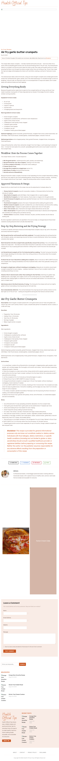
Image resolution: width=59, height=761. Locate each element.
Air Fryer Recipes (6, 49)
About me (6, 740)
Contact (22, 752)
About (15, 752)
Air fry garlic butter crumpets (19, 52)
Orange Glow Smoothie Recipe (17, 675)
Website (5, 625)
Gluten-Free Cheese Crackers (17, 694)
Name (4, 610)
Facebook (26, 462)
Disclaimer (48, 58)
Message (5, 632)
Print (47, 462)
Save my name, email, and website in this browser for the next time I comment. (23, 646)
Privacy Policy (32, 752)
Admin (15, 471)
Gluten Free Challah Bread (16, 684)
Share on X (14, 462)
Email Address (7, 617)
